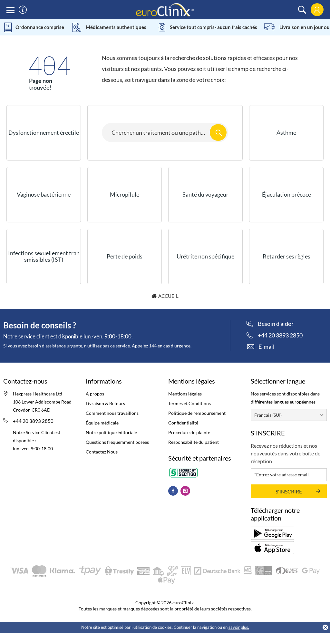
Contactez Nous (102, 451)
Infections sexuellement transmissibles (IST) (44, 256)
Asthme (286, 132)
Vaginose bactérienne (44, 194)
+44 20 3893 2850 (33, 421)
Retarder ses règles (286, 256)
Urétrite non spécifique (205, 256)
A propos (95, 393)
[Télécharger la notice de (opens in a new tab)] (272, 533)
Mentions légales (185, 393)
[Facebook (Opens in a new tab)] (173, 491)
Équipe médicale (102, 422)
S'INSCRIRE (289, 491)
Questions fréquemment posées (117, 442)
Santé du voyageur (205, 194)
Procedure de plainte (189, 432)
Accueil (168, 296)
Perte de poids (124, 256)
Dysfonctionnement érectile (43, 132)
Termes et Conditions (189, 403)
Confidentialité (183, 422)
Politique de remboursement (197, 413)
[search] (302, 10)
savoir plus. (238, 627)
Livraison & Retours (105, 403)
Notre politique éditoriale (111, 432)
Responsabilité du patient (193, 442)
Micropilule (124, 194)
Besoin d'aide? (275, 324)
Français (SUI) (268, 415)
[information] (23, 10)
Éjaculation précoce (286, 194)
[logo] (165, 9)
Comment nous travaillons (112, 413)
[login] (317, 9)
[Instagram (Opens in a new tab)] (185, 491)
